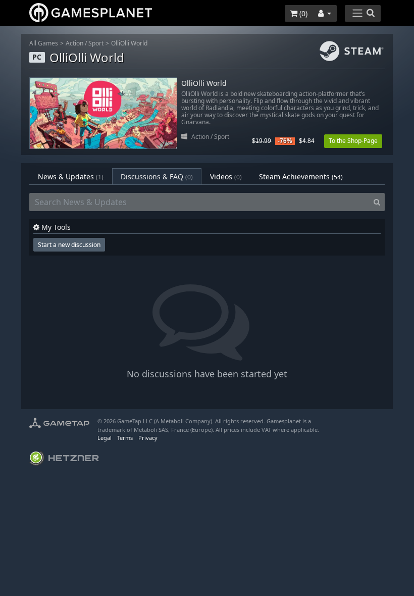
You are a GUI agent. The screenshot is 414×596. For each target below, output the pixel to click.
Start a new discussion (69, 244)
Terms (125, 437)
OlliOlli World (129, 43)
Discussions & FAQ (157, 176)
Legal (104, 437)
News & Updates (71, 176)
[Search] (377, 202)
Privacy (148, 437)
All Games (43, 43)
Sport (96, 43)
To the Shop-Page (353, 140)
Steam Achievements (301, 176)
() (302, 13)
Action (74, 43)
